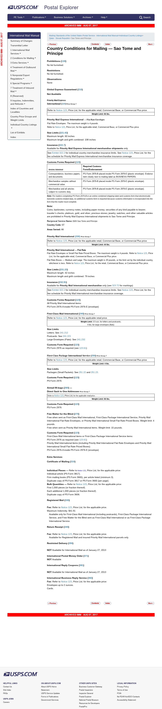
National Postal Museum (89, 700)
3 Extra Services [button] (18, 62)
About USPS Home (48, 686)
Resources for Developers (89, 703)
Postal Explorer (61, 7)
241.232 (81, 339)
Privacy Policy (123, 686)
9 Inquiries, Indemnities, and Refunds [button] (22, 102)
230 (77, 236)
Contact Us (7, 686)
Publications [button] (38, 17)
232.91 (62, 282)
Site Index (7, 690)
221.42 (63, 132)
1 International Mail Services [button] (20, 52)
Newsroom (45, 690)
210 (80, 89)
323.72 (115, 285)
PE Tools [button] (18, 17)
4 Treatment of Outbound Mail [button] (23, 69)
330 (67, 500)
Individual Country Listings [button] (23, 124)
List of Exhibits (17, 132)
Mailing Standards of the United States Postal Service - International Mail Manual (83, 36)
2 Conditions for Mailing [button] (22, 58)
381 (81, 565)
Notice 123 (61, 110)
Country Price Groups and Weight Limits (23, 118)
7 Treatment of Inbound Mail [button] (22, 90)
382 (90, 578)
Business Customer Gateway (90, 686)
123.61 (82, 348)
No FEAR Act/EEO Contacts (128, 696)
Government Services (50, 700)
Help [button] (103, 17)
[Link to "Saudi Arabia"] (150, 44)
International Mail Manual (24, 35)
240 (81, 313)
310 (73, 461)
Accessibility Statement (126, 700)
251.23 (94, 372)
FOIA (119, 693)
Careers (6, 702)
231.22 (63, 269)
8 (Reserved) (17, 96)
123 (78, 162)
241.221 (67, 336)
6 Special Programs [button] (20, 83)
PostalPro (83, 706)
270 (76, 414)
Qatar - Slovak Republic (59, 38)
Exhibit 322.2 (58, 153)
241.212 (64, 332)
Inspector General (86, 693)
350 (71, 543)
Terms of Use (122, 690)
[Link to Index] (107, 44)
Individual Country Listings (130, 36)
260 (66, 387)
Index (13, 137)
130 (63, 61)
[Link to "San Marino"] (52, 44)
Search (147, 17)
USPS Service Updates (50, 693)
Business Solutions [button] (63, 17)
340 (66, 527)
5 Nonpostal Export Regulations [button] (20, 77)
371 (86, 556)
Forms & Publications (49, 696)
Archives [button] (87, 17)
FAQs (5, 693)
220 (63, 104)
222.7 (62, 145)
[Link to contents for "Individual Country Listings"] (95, 44)
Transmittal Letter (19, 45)
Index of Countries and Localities (22, 110)
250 (93, 355)
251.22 (82, 372)
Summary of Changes (21, 41)
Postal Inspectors (86, 690)
